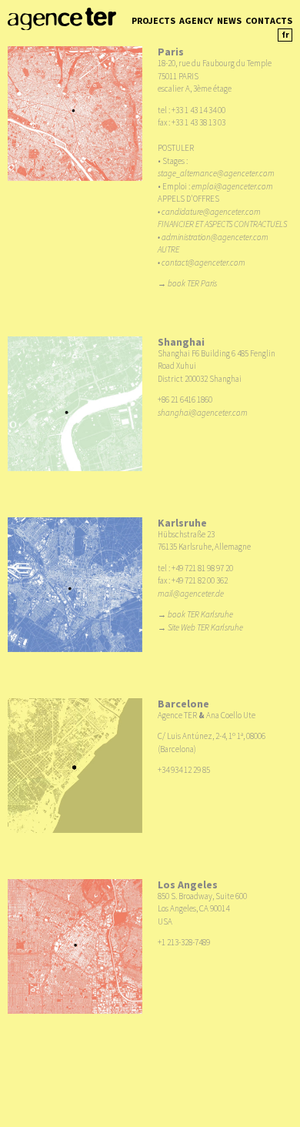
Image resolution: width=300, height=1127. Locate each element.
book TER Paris (192, 283)
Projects (153, 20)
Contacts (268, 20)
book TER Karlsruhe (200, 614)
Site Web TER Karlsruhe (205, 627)
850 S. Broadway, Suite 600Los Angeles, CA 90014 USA (202, 909)
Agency (196, 20)
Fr (285, 34)
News (229, 20)
